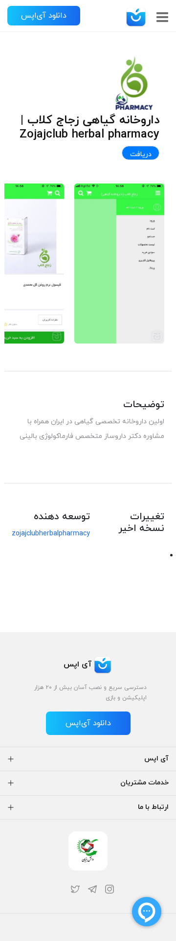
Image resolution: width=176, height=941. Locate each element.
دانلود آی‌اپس (43, 15)
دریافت (141, 154)
